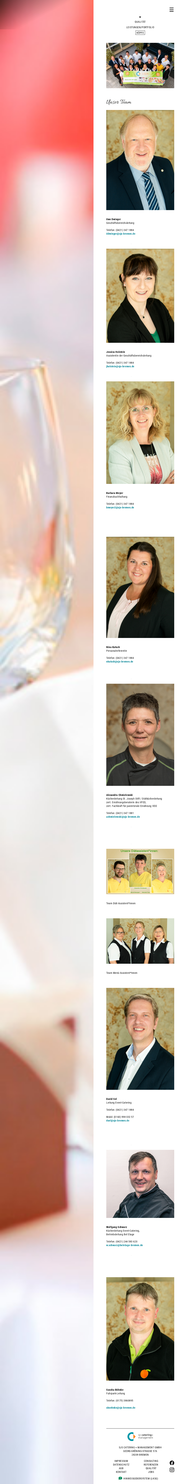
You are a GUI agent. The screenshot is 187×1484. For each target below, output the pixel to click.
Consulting (151, 1460)
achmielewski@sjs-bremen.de (123, 816)
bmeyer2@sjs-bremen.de (120, 507)
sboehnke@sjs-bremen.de (120, 1407)
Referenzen (151, 1464)
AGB (121, 1468)
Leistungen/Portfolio (140, 27)
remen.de (137, 1245)
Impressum (121, 1460)
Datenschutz (121, 1464)
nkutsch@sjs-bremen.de (119, 661)
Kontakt (121, 1471)
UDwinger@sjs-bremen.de (120, 233)
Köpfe (140, 32)
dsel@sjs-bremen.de (117, 1120)
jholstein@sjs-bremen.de (120, 366)
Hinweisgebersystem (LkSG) (140, 1478)
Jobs (151, 1471)
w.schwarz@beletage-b (119, 1245)
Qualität (140, 21)
